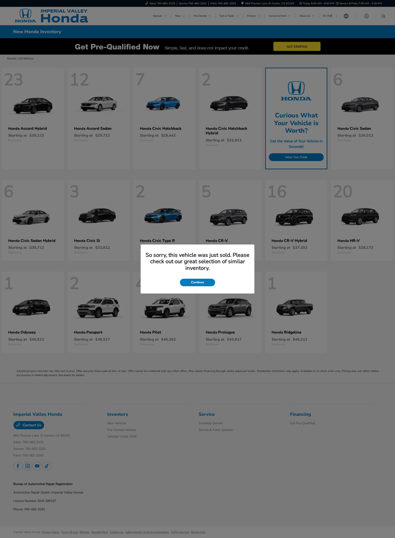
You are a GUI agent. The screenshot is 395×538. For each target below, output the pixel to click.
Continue (197, 282)
